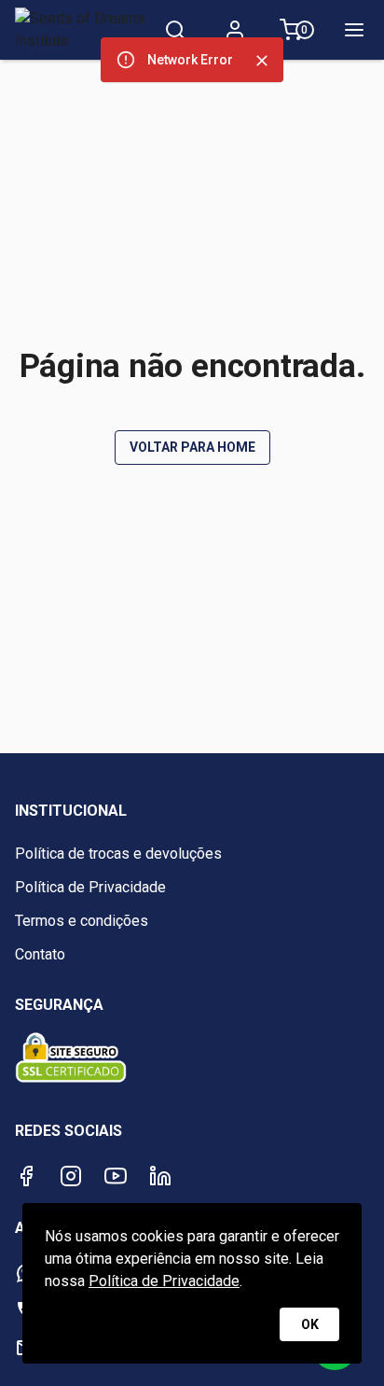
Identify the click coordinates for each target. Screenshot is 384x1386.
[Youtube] (115, 1176)
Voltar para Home (192, 447)
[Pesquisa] (175, 30)
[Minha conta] (235, 30)
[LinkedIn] (160, 1176)
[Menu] (354, 30)
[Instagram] (70, 1176)
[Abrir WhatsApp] (337, 1338)
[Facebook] (26, 1176)
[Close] (262, 61)
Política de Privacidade (164, 1281)
